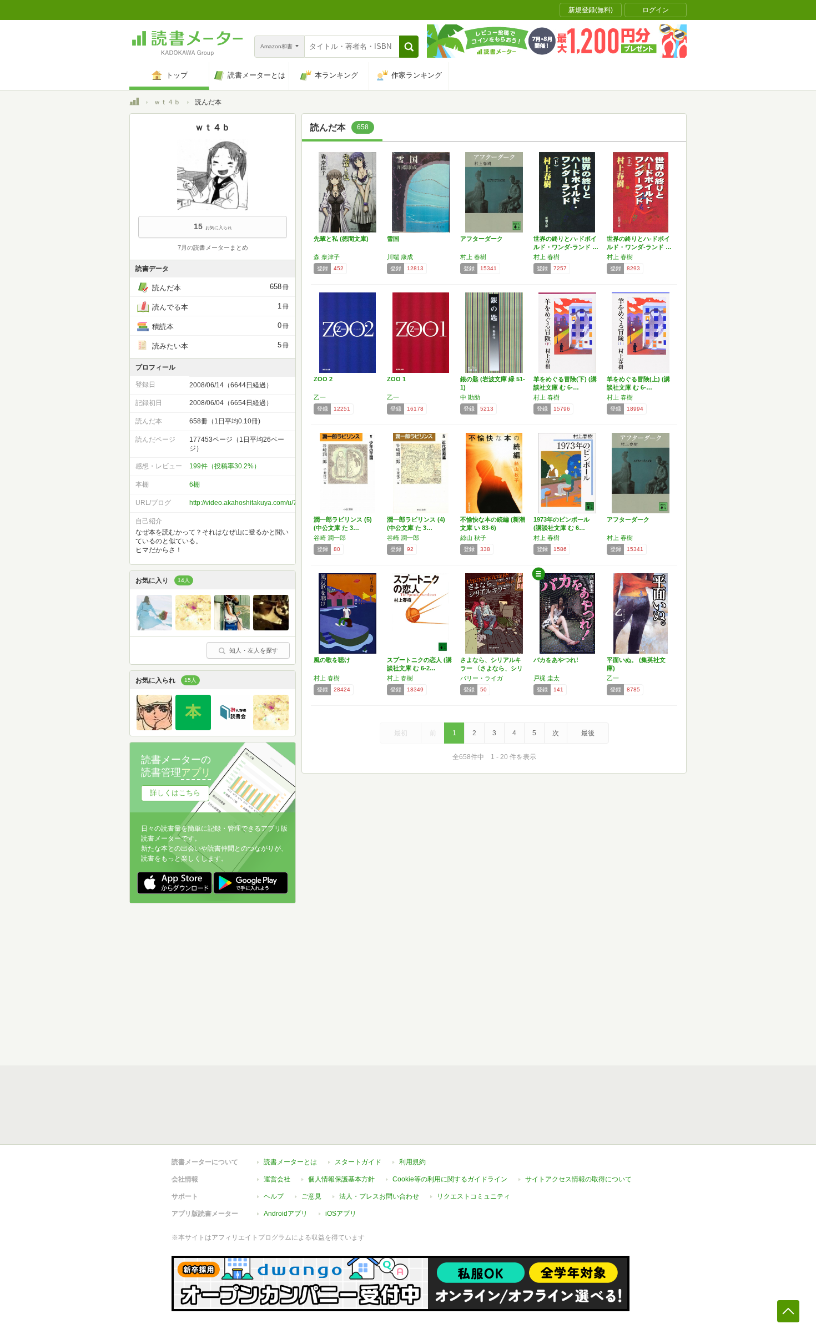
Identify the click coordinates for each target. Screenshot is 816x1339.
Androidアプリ (286, 1213)
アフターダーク (481, 238)
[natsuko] (154, 627)
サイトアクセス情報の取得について (578, 1179)
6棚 (194, 484)
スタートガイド (358, 1162)
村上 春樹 (473, 257)
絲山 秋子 (473, 537)
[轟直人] (154, 727)
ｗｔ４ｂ (167, 102)
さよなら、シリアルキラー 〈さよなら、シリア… (491, 668)
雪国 (393, 238)
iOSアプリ (340, 1213)
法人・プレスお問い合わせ (379, 1196)
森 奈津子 (327, 257)
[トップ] (134, 103)
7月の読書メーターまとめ (213, 247)
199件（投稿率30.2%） (224, 466)
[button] (409, 47)
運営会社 (277, 1179)
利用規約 (412, 1162)
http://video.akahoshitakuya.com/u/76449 (251, 503)
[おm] (193, 627)
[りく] (193, 727)
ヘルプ (274, 1196)
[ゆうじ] (232, 727)
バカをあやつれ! (555, 659)
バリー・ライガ (481, 678)
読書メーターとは (290, 1162)
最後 (588, 733)
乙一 (320, 397)
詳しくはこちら (175, 793)
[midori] (271, 627)
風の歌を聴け (332, 659)
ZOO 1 (396, 379)
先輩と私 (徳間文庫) (341, 238)
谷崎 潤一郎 (330, 537)
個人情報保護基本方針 (341, 1179)
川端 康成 (400, 257)
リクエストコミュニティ (473, 1196)
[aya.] (232, 627)
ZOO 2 (323, 379)
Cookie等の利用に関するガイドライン (449, 1179)
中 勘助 (470, 397)
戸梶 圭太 (546, 678)
